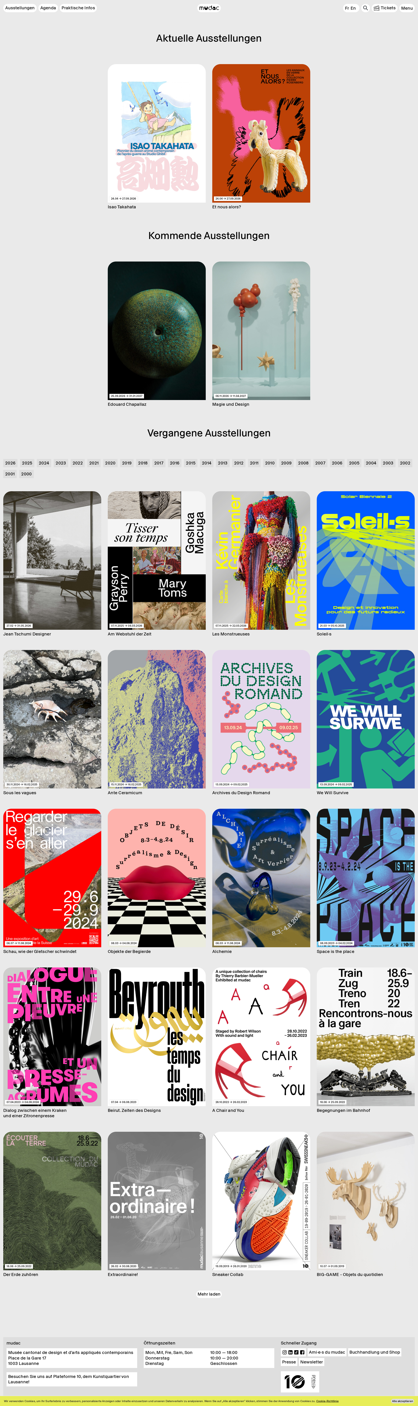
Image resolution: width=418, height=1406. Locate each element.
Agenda (48, 8)
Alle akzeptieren (402, 1401)
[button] (407, 8)
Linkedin (290, 1352)
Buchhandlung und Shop (374, 1352)
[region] (209, 1401)
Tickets (388, 8)
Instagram (284, 1352)
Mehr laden (209, 1294)
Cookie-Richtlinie (327, 1401)
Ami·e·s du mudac (327, 1352)
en (353, 8)
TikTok (296, 1352)
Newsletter (311, 1362)
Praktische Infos (78, 8)
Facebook (302, 1352)
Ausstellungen (20, 8)
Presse (289, 1362)
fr (347, 8)
